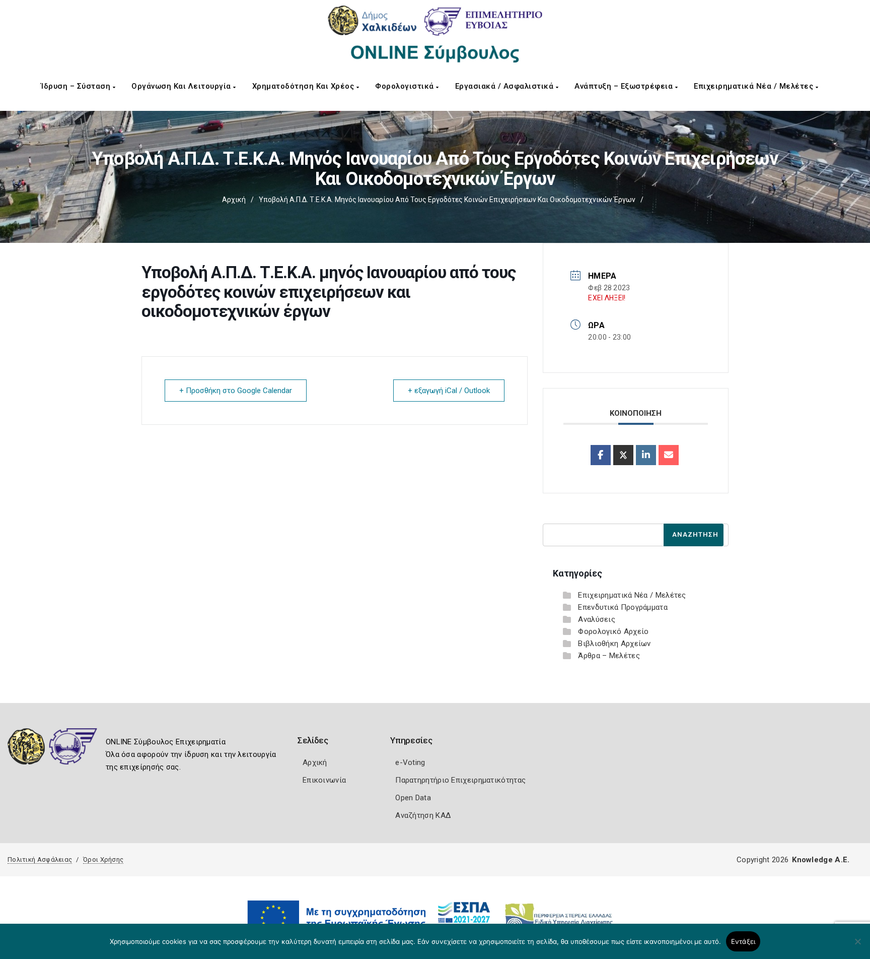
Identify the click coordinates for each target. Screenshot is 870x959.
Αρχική (234, 200)
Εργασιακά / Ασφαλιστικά (505, 86)
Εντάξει (743, 941)
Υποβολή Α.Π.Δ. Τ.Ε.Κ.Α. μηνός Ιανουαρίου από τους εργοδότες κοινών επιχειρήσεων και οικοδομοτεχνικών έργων (447, 200)
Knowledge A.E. (820, 859)
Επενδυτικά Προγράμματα (623, 607)
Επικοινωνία (324, 780)
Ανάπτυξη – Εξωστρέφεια (624, 86)
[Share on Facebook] (601, 455)
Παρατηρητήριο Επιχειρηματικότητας (460, 780)
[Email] (669, 455)
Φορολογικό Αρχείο (613, 631)
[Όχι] (857, 946)
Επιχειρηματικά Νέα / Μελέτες (755, 86)
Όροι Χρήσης (103, 859)
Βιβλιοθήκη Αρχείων (614, 643)
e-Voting (410, 762)
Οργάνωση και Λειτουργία (182, 86)
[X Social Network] (623, 455)
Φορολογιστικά (405, 86)
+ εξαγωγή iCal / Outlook (449, 390)
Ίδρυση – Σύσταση (77, 86)
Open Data (413, 797)
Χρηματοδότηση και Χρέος (304, 86)
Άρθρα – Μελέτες (609, 655)
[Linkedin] (646, 455)
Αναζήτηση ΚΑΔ (423, 815)
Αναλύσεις (596, 619)
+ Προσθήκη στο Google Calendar (235, 390)
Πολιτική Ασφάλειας (40, 859)
